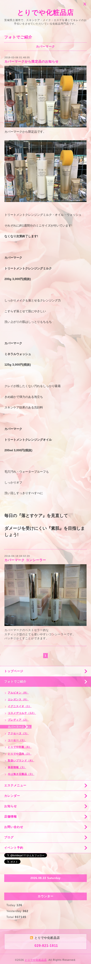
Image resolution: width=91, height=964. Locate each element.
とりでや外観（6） (20, 746)
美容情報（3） (17, 767)
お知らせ (10, 806)
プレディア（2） (18, 719)
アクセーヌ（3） (18, 733)
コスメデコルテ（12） (22, 713)
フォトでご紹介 (15, 681)
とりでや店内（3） (20, 753)
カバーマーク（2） (20, 726)
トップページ (13, 671)
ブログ (9, 837)
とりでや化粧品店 (45, 12)
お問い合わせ (13, 827)
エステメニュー (15, 785)
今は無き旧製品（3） (21, 774)
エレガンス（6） (18, 699)
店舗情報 (10, 816)
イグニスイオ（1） (20, 706)
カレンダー (12, 795)
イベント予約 (13, 847)
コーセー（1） (17, 740)
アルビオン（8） (18, 692)
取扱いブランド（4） (21, 760)
